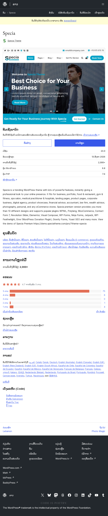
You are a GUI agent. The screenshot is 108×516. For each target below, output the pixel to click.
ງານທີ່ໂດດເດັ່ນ (35, 443)
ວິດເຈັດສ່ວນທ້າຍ (56, 243)
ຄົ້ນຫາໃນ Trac (12, 402)
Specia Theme (14, 40)
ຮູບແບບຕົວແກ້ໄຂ (97, 240)
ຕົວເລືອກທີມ (84, 247)
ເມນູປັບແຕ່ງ (60, 240)
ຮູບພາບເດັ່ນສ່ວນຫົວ (11, 243)
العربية (32, 362)
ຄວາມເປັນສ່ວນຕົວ (11, 458)
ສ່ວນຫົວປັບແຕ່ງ (36, 240)
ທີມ (4, 12)
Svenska (20, 375)
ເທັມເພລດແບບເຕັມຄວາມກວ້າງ (76, 243)
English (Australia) (66, 362)
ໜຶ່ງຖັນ (31, 247)
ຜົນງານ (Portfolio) (43, 247)
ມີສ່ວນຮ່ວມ (87, 443)
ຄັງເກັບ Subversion (14, 399)
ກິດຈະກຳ (86, 448)
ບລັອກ (5, 240)
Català (39, 362)
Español (18, 369)
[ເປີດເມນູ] (103, 4)
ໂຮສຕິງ (6, 453)
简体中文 (53, 375)
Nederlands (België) (34, 372)
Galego (97, 369)
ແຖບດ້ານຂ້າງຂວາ (59, 247)
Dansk (46, 362)
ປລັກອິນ (32, 453)
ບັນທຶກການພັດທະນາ (14, 395)
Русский (100, 372)
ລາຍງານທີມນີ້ (8, 348)
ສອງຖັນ (32, 250)
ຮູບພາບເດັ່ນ (25, 243)
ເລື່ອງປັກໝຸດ (73, 247)
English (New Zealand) (13, 365)
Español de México (32, 369)
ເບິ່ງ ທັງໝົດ (100, 311)
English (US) (30, 365)
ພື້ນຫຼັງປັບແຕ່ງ (14, 240)
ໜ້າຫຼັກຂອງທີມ (9, 179)
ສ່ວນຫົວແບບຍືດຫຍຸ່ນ (40, 243)
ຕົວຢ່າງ (27, 143)
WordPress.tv (63, 458)
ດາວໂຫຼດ (80, 143)
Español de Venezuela (52, 369)
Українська (38, 375)
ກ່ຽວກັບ (6, 443)
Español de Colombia (85, 365)
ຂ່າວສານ (7, 448)
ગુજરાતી (6, 372)
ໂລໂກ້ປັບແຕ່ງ (49, 240)
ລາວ (11, 495)
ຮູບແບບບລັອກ (35, 458)
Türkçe (28, 375)
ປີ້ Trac (9, 405)
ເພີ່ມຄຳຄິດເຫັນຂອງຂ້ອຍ (13, 311)
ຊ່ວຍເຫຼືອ (59, 448)
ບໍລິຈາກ (87, 453)
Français (89, 369)
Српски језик (9, 375)
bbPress (8, 477)
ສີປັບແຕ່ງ (25, 240)
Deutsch (53, 362)
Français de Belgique (74, 369)
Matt (7, 472)
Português (81, 372)
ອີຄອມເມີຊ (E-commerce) (77, 240)
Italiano (13, 372)
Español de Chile (66, 365)
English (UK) (98, 362)
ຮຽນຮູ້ (58, 443)
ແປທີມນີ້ (6, 382)
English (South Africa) (47, 365)
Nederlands (50, 372)
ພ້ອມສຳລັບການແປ (19, 250)
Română (91, 372)
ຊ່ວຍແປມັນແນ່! (70, 20)
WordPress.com (12, 467)
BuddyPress (10, 482)
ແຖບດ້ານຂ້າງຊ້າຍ (19, 247)
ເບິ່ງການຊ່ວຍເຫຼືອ (90, 135)
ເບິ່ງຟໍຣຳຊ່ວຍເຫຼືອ (10, 330)
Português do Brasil (66, 372)
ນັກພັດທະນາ (61, 453)
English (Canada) (84, 362)
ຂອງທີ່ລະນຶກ (89, 458)
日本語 (21, 372)
